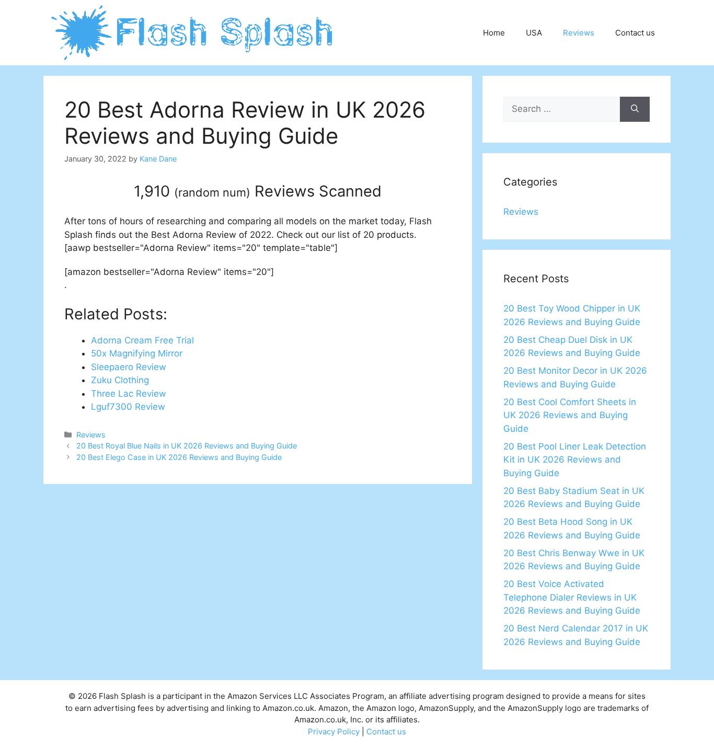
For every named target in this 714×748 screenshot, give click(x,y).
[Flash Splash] (193, 32)
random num (212, 192)
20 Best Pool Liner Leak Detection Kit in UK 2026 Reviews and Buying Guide (574, 459)
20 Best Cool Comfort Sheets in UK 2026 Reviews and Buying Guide (569, 415)
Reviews (578, 33)
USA (534, 33)
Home (494, 33)
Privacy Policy (334, 732)
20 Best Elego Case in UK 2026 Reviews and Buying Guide (179, 457)
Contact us (635, 33)
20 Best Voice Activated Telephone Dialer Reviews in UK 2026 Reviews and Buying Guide (571, 597)
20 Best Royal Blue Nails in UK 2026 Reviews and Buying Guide (186, 445)
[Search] (635, 109)
